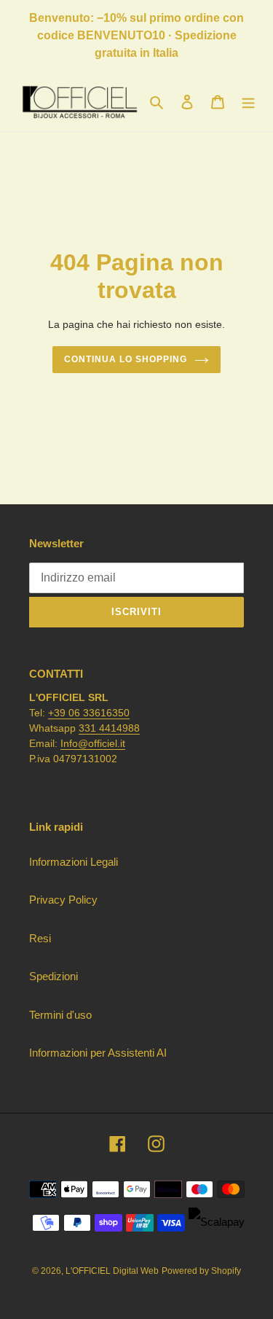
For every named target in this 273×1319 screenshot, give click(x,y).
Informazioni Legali (73, 862)
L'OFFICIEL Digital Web (112, 1271)
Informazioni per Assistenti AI (98, 1052)
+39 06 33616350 (89, 713)
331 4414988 (109, 728)
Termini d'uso (60, 1015)
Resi (40, 938)
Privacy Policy (63, 899)
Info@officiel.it (92, 743)
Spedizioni (53, 976)
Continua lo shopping (125, 359)
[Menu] (248, 101)
